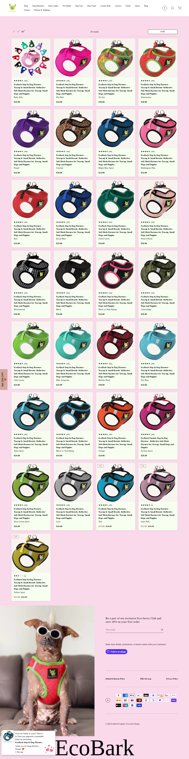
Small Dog (141, 388)
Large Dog (141, 404)
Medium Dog (142, 396)
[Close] (186, 2)
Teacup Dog (142, 379)
